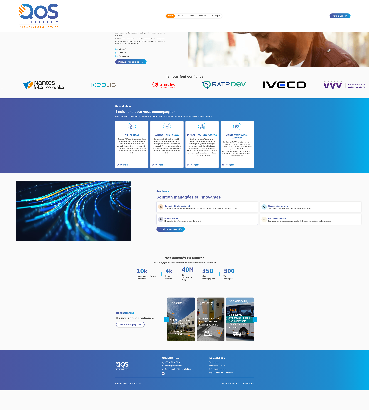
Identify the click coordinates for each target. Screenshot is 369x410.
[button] (166, 319)
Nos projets (216, 16)
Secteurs (202, 16)
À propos (180, 16)
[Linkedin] (163, 373)
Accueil (170, 16)
